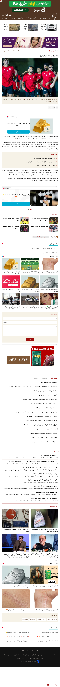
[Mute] (34, 204)
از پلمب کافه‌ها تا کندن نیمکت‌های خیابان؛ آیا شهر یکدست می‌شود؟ (16, 530)
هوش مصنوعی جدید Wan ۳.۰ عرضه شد (46, 492)
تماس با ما (47, 655)
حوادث (40, 18)
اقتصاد (27, 18)
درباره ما (54, 655)
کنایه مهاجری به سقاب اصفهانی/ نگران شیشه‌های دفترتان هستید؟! (40, 399)
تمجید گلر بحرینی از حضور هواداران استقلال (45, 165)
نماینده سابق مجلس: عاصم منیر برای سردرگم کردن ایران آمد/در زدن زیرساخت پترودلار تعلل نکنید (32, 387)
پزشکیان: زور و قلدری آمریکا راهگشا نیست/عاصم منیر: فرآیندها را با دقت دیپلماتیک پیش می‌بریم (32, 412)
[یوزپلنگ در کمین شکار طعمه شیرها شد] (14, 27)
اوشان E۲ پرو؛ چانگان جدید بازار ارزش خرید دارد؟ (43, 27)
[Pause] (32, 204)
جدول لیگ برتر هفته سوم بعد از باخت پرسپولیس (44, 442)
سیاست (48, 18)
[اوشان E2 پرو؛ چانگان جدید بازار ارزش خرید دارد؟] (51, 27)
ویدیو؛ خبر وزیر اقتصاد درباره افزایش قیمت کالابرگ (44, 474)
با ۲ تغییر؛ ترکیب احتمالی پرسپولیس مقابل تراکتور (11, 227)
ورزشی (44, 18)
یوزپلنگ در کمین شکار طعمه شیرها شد (6, 27)
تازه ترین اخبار (54, 378)
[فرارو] (55, 16)
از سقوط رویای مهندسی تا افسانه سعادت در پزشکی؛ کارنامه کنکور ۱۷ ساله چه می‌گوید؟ (45, 530)
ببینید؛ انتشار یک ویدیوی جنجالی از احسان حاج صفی (40, 219)
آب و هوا (10, 655)
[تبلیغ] (30, 6)
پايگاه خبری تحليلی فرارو (27, 659)
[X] (32, 650)
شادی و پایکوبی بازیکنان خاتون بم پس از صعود (11, 219)
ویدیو (12, 18)
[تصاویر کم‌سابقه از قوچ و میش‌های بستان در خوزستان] (33, 27)
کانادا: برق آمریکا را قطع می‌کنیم (49, 382)
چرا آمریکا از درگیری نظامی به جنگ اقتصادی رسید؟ (44, 438)
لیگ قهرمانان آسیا (37, 237)
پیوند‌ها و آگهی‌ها (34, 655)
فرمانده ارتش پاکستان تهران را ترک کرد (46, 408)
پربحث (36, 378)
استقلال (46, 237)
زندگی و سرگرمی (33, 18)
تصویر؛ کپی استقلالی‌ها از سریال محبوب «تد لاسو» (44, 158)
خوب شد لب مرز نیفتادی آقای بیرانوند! (39, 226)
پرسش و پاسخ (25, 655)
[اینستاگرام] (28, 650)
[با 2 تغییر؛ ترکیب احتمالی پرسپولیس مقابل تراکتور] (24, 228)
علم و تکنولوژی (21, 18)
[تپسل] (8, 117)
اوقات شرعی (17, 655)
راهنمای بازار (6, 18)
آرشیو (42, 655)
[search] (10, 15)
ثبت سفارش (16, 204)
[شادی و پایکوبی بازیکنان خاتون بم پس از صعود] (24, 220)
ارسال (30, 340)
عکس (15, 18)
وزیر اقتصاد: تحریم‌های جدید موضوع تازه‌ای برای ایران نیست (41, 421)
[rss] (37, 650)
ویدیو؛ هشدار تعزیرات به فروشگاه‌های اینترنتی (45, 486)
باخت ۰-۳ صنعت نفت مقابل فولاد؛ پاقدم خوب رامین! (43, 433)
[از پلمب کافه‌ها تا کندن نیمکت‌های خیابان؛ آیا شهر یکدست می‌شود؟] (15, 518)
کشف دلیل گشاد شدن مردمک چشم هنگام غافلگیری (44, 404)
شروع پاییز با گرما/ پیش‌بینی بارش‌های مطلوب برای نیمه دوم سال (40, 425)
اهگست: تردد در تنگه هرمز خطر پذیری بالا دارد (45, 391)
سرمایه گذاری (18, 132)
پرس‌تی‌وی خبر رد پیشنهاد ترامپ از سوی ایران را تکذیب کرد (42, 416)
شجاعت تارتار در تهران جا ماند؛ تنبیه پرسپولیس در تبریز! (42, 480)
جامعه (1, 18)
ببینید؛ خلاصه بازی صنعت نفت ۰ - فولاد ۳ (45, 429)
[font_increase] (57, 107)
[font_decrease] (49, 107)
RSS (5, 655)
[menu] (3, 15)
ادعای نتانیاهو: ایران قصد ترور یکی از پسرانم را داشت (43, 498)
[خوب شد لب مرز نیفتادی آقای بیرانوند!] (53, 228)
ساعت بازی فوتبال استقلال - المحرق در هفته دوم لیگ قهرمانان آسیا (40, 162)
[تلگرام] (23, 650)
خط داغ (56, 452)
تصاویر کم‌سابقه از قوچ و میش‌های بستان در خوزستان (24, 27)
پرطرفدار (44, 378)
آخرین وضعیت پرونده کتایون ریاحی (48, 395)
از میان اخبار (55, 215)
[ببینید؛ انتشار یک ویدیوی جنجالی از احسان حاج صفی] (53, 220)
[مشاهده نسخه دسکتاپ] (6, 15)
